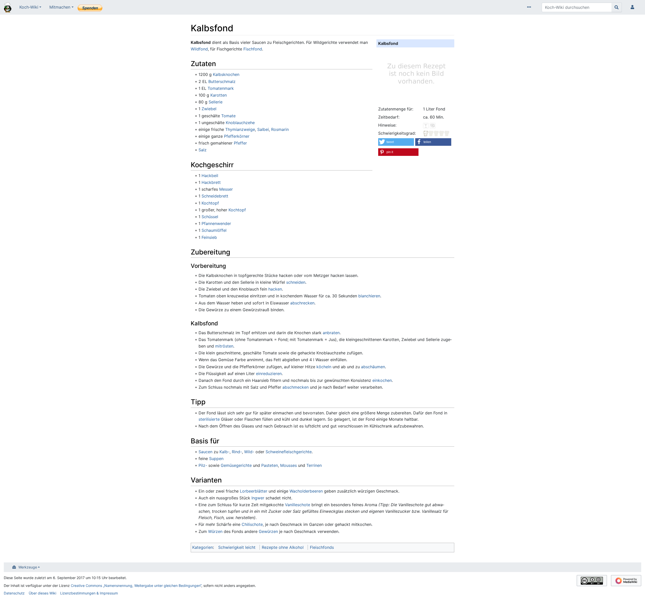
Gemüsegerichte (236, 465)
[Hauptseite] (7, 8)
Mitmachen (59, 7)
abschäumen (373, 366)
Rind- (237, 451)
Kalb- (224, 451)
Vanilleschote (297, 504)
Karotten (218, 95)
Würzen (215, 531)
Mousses (288, 465)
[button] (396, 142)
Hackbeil (210, 175)
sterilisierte (209, 419)
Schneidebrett (215, 195)
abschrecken (302, 302)
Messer (226, 189)
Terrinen (314, 465)
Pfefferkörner (236, 136)
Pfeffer (240, 143)
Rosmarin (280, 129)
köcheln (323, 366)
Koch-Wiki (28, 7)
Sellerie (215, 101)
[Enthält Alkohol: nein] (426, 125)
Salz (203, 149)
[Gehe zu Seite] (616, 7)
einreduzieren (269, 373)
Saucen (205, 451)
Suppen (216, 458)
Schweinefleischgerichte (289, 451)
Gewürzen (268, 531)
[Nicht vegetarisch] (432, 125)
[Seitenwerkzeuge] (530, 7)
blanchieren (369, 295)
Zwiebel (209, 108)
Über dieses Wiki (42, 593)
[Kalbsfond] (415, 75)
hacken (275, 289)
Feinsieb (209, 237)
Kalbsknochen (226, 74)
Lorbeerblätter (253, 491)
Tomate (228, 115)
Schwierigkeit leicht (236, 547)
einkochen (382, 380)
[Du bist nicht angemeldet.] (633, 7)
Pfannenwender (216, 223)
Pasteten (269, 465)
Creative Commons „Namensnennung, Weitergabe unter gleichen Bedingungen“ (136, 585)
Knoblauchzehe (240, 122)
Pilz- (203, 465)
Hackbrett (211, 182)
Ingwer (257, 497)
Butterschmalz (222, 81)
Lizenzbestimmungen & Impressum (89, 593)
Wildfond (199, 48)
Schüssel (210, 216)
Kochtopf (210, 203)
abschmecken (295, 387)
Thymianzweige (240, 129)
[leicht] (436, 133)
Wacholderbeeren (306, 491)
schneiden (295, 282)
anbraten (331, 332)
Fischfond (252, 48)
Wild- (249, 451)
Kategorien (202, 547)
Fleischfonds (322, 547)
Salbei (263, 129)
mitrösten (224, 346)
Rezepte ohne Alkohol (283, 547)
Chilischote (252, 524)
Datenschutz (14, 593)
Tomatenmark (221, 88)
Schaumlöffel (214, 230)
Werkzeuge (27, 567)
